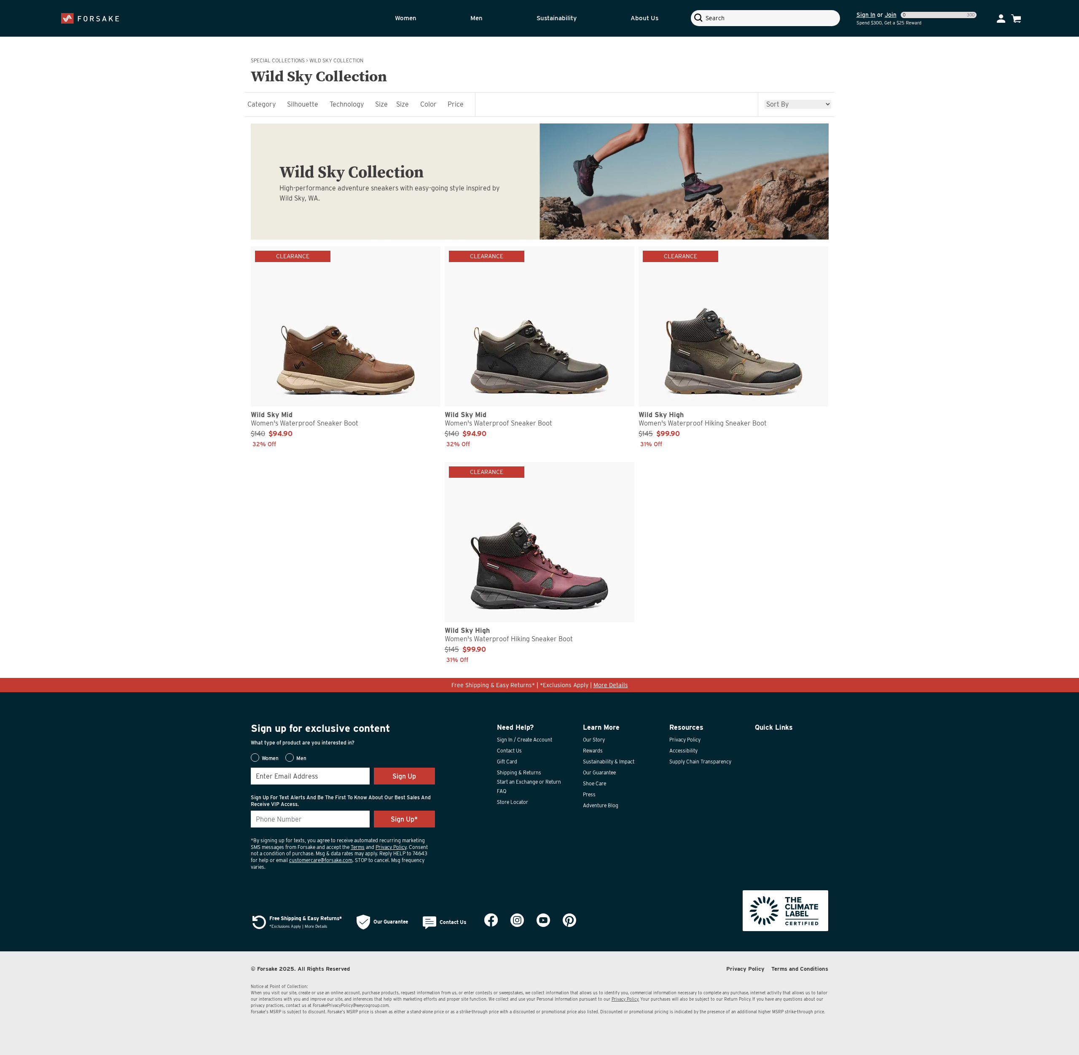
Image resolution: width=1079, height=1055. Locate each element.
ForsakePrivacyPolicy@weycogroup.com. (351, 1005)
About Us (644, 18)
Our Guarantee (599, 772)
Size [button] (381, 104)
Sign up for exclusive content (320, 728)
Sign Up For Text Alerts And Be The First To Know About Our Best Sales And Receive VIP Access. (341, 800)
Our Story (594, 739)
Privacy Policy (391, 847)
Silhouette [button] (302, 104)
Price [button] (456, 104)
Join (890, 14)
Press (589, 794)
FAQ (501, 791)
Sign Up (404, 776)
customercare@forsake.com (320, 860)
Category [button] (261, 104)
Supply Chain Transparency (700, 761)
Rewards (593, 750)
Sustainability (557, 18)
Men (476, 18)
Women (405, 18)
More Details (610, 685)
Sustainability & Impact (608, 761)
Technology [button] (347, 104)
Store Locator (512, 802)
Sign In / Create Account (524, 739)
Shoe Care (594, 783)
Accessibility (683, 750)
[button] (422, 18)
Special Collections (278, 60)
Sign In (865, 14)
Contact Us (509, 750)
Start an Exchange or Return (529, 782)
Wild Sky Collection (336, 60)
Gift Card (507, 761)
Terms (358, 847)
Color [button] (428, 104)
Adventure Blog (600, 805)
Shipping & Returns (519, 772)
